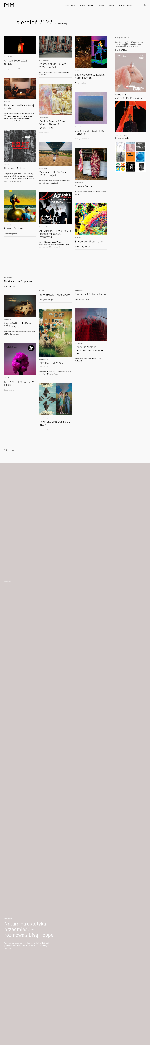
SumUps (111, 5)
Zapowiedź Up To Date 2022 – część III (52, 65)
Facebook (121, 5)
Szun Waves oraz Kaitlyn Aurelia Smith (90, 76)
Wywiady (83, 5)
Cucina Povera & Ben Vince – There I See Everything (52, 124)
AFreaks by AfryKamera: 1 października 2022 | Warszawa (55, 233)
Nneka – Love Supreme (18, 281)
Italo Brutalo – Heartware (54, 294)
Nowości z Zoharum (16, 168)
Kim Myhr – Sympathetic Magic (19, 383)
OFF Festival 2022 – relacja (51, 364)
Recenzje (74, 5)
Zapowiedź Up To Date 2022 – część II (52, 173)
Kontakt (129, 5)
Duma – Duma (83, 186)
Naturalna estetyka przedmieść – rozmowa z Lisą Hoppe (29, 929)
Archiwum (91, 5)
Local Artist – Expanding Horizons (89, 132)
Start (67, 5)
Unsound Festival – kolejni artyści (20, 106)
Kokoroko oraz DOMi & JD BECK (54, 423)
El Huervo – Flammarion (89, 241)
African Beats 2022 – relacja (16, 62)
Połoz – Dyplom (13, 228)
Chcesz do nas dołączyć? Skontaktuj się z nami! (129, 45)
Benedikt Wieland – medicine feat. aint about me (90, 350)
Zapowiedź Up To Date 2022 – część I (17, 324)
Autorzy (101, 5)
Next (12, 450)
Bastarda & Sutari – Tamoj (91, 294)
